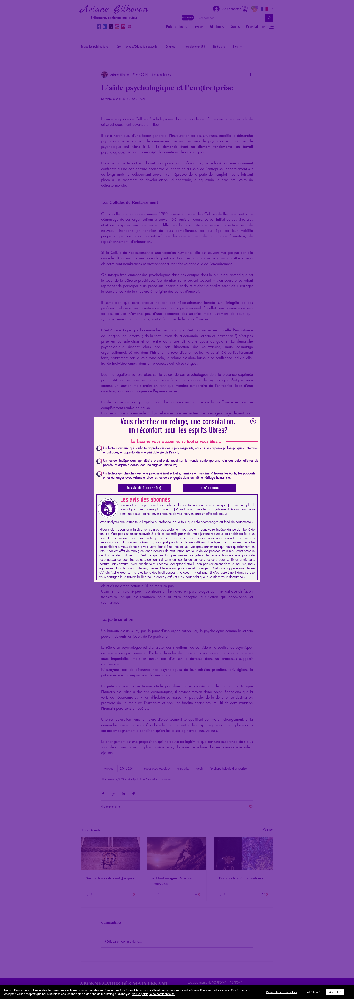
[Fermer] (349, 992)
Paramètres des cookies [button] (281, 992)
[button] (253, 421)
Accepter (335, 992)
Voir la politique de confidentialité (153, 994)
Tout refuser (312, 992)
